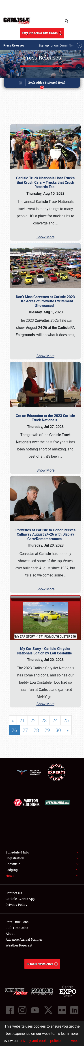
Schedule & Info (17, 852)
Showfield (13, 864)
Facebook (10, 1010)
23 (44, 720)
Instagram (22, 1010)
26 (14, 730)
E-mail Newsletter (40, 964)
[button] (42, 84)
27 (25, 730)
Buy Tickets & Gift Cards (40, 33)
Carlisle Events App (20, 899)
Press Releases (13, 45)
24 (55, 720)
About (10, 933)
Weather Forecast (19, 945)
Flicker (62, 1010)
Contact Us (14, 893)
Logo (16, 21)
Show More (45, 237)
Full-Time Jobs (17, 928)
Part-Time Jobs (17, 922)
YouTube (35, 1010)
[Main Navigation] (77, 21)
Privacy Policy (16, 904)
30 (58, 730)
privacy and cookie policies (41, 1040)
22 (33, 720)
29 (47, 730)
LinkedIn (74, 1010)
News (10, 875)
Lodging (12, 870)
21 (22, 720)
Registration (15, 858)
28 (36, 730)
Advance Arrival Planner (24, 939)
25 (66, 720)
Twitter (48, 1010)
